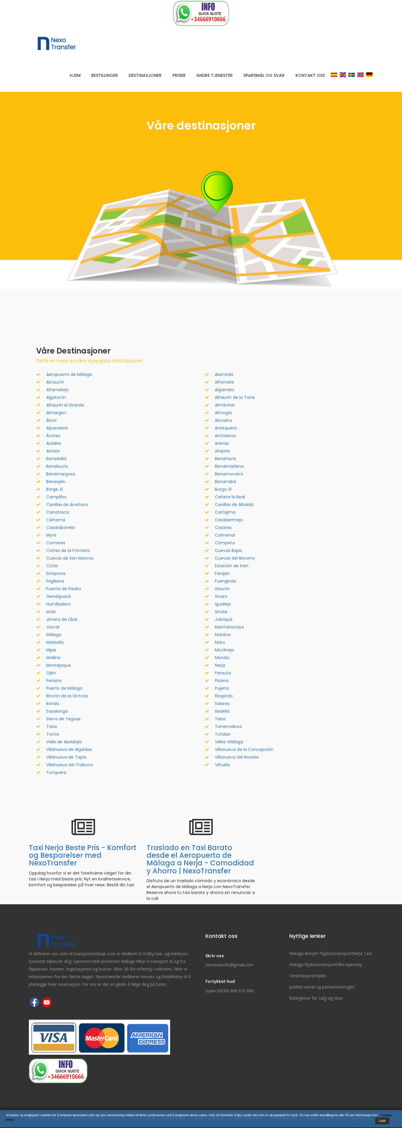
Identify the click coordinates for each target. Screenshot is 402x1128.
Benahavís (225, 459)
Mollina (53, 658)
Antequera (226, 428)
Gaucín (222, 589)
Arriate (53, 451)
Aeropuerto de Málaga (69, 374)
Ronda (52, 703)
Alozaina (223, 420)
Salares (222, 703)
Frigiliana (55, 581)
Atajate (222, 451)
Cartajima (225, 512)
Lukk (382, 1120)
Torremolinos (228, 726)
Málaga (53, 635)
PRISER (179, 75)
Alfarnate (224, 382)
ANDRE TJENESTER (214, 75)
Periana (54, 681)
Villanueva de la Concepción (244, 749)
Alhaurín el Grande (65, 405)
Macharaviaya (229, 627)
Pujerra (222, 688)
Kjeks (321, 975)
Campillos (56, 497)
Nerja (220, 665)
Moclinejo (224, 650)
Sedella (222, 711)
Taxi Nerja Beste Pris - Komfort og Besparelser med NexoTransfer (83, 855)
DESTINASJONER (145, 75)
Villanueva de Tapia (66, 757)
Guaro (221, 596)
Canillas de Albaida (234, 504)
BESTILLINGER (104, 75)
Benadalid (56, 459)
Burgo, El (223, 489)
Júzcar (53, 627)
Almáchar (225, 405)
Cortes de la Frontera (68, 550)
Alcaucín (55, 382)
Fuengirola (225, 581)
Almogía (223, 413)
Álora (51, 420)
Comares (55, 543)
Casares (223, 527)
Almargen (56, 413)
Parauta (223, 673)
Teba (220, 719)
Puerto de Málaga (64, 688)
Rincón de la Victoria (67, 696)
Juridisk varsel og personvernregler (322, 987)
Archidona (225, 436)
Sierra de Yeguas (63, 719)
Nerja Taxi (362, 953)
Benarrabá (225, 482)
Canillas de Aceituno (67, 504)
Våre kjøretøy (349, 964)
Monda (222, 658)
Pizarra (221, 681)
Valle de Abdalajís (64, 742)
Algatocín (56, 397)
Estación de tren (231, 566)
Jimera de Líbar (62, 619)
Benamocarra (229, 474)
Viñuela (222, 765)
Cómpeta (225, 543)
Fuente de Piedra (63, 589)
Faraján (222, 573)
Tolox (51, 726)
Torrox (52, 734)
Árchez (53, 436)
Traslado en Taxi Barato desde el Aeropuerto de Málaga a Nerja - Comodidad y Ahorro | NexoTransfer (200, 859)
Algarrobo (225, 390)
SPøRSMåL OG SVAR (264, 75)
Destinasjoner (302, 975)
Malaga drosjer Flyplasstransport (320, 953)
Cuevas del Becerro (235, 558)
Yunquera (56, 772)
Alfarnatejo (57, 390)
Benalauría (57, 466)
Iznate (221, 612)
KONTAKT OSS (310, 75)
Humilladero (58, 604)
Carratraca (57, 512)
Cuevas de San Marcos (69, 558)
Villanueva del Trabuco (69, 765)
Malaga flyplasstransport (312, 964)
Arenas (222, 443)
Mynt (51, 535)
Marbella (55, 642)
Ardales (53, 443)
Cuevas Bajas (228, 550)
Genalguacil (58, 596)
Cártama (55, 520)
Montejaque (58, 665)
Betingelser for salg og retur (316, 998)
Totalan (223, 734)
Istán (51, 612)
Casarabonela (60, 527)
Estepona (55, 573)
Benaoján (55, 482)
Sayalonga (57, 711)
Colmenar (225, 535)
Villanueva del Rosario (237, 757)
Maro (220, 642)
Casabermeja (229, 520)
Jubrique (223, 619)
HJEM (75, 75)
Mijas (51, 650)
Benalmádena (229, 466)
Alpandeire (57, 428)
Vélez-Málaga (229, 742)
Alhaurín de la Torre (235, 397)
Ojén (51, 673)
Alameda (224, 374)
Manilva (222, 635)
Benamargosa (60, 474)
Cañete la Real (230, 497)
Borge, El (54, 489)
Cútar (52, 566)
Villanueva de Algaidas (69, 749)
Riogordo (224, 696)
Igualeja (223, 604)
